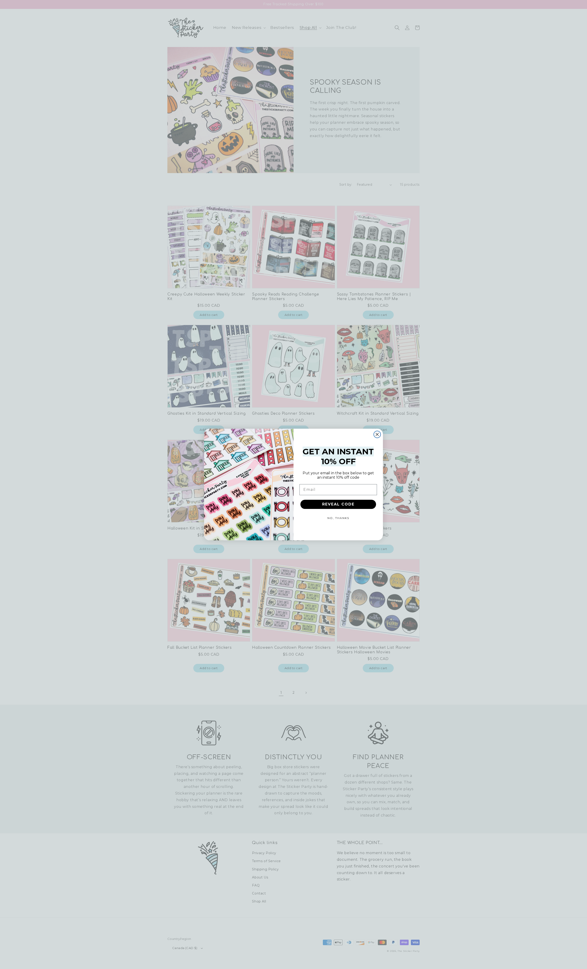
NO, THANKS (338, 518)
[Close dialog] (377, 434)
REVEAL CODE (338, 504)
